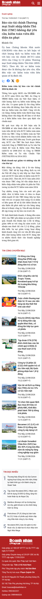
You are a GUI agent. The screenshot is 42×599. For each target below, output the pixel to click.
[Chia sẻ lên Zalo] (3, 80)
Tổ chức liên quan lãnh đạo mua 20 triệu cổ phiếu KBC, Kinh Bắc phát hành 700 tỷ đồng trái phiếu (28, 407)
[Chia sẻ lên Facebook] (8, 80)
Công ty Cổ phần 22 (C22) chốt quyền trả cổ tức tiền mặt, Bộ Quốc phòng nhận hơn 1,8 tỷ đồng (29, 368)
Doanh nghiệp (7, 14)
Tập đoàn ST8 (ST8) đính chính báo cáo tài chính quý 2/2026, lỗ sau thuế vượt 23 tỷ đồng (28, 346)
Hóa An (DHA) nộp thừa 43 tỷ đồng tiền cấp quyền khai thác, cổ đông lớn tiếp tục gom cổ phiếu (29, 323)
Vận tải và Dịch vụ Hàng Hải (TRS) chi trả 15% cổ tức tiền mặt (29, 388)
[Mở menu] (38, 3)
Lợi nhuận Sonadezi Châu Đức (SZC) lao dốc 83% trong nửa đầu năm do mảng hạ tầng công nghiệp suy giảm (29, 447)
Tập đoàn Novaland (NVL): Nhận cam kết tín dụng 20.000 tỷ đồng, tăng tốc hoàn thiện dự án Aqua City (22, 494)
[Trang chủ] (21, 542)
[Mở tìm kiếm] (33, 3)
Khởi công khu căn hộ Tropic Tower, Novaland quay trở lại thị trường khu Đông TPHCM (28, 281)
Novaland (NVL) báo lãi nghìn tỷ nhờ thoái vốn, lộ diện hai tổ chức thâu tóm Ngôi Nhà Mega (22, 528)
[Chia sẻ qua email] (17, 80)
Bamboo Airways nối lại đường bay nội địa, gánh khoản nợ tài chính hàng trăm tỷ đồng (22, 505)
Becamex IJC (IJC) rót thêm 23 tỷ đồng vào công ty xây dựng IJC (28, 427)
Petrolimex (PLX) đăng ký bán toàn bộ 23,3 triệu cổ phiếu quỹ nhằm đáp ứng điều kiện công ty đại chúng (22, 516)
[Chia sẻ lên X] (12, 80)
